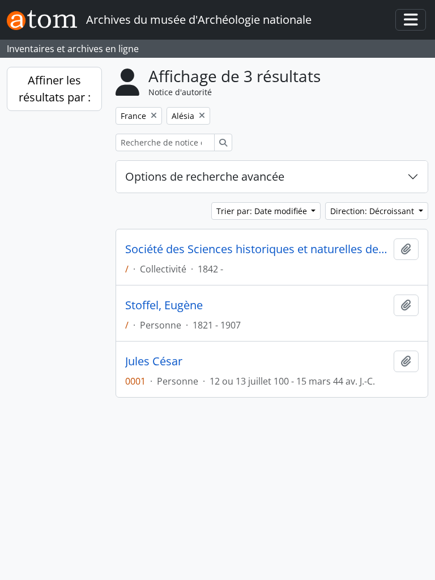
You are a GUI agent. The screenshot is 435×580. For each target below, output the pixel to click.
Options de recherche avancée (204, 176)
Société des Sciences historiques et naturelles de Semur (257, 249)
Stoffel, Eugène (164, 305)
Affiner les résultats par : (55, 88)
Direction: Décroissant (373, 211)
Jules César (153, 361)
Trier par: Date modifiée (262, 211)
